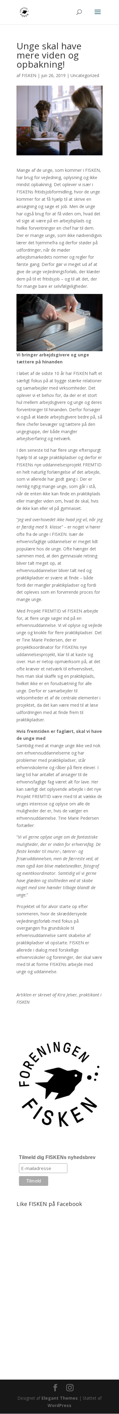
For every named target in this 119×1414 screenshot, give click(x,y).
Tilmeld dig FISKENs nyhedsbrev (57, 1157)
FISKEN (29, 75)
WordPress (59, 1405)
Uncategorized (84, 75)
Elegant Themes (59, 1398)
